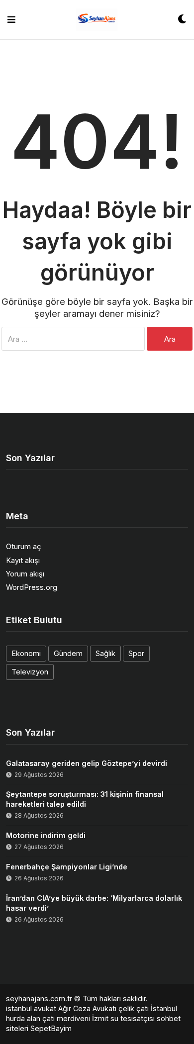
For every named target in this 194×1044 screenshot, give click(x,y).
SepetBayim (51, 1028)
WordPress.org (31, 587)
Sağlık (105, 653)
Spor (136, 653)
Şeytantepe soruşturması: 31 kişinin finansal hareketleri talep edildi (85, 799)
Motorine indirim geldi (46, 835)
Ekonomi (26, 653)
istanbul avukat (31, 1008)
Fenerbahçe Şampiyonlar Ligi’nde (66, 866)
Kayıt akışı (23, 560)
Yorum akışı (25, 573)
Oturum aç (23, 546)
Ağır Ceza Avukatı (87, 1008)
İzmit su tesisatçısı (123, 1018)
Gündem (68, 653)
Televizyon (29, 671)
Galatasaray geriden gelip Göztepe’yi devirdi (86, 763)
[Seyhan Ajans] (96, 19)
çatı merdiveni (66, 1018)
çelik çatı (133, 1008)
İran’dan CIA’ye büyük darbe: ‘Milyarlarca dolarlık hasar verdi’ (94, 903)
